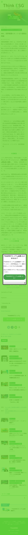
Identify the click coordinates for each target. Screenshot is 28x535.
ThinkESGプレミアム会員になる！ (14, 277)
